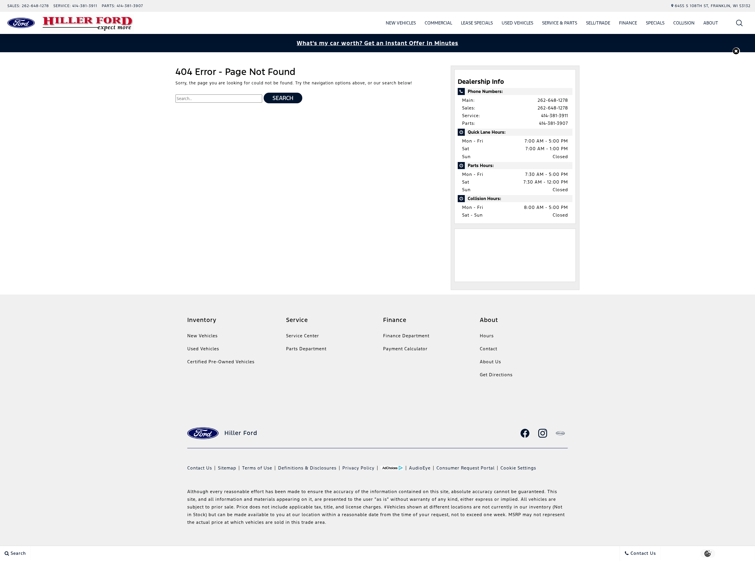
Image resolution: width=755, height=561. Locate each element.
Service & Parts (559, 23)
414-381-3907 (553, 123)
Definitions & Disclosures (307, 468)
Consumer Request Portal (465, 468)
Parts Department (306, 348)
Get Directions (496, 374)
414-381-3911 (554, 115)
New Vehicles (401, 23)
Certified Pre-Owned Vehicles (221, 361)
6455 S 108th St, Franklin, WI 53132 (713, 6)
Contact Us (199, 468)
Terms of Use (257, 468)
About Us (490, 361)
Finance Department (406, 335)
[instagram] (542, 433)
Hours (487, 335)
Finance (628, 23)
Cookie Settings (518, 468)
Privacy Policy (358, 468)
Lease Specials (477, 23)
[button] (739, 23)
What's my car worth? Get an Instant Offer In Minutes (377, 43)
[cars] (560, 433)
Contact (488, 348)
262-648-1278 (553, 100)
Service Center (302, 335)
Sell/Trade (598, 23)
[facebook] (525, 433)
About (710, 23)
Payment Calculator (405, 348)
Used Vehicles (517, 23)
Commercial (438, 23)
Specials (655, 23)
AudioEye (420, 468)
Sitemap (227, 468)
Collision (684, 23)
